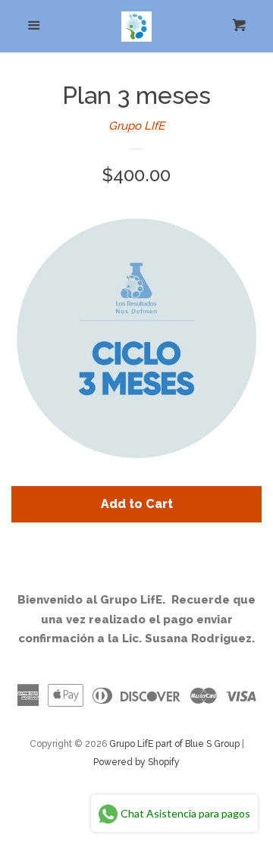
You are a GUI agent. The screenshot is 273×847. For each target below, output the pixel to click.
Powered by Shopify (136, 762)
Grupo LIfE (136, 126)
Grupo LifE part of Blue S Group (174, 744)
